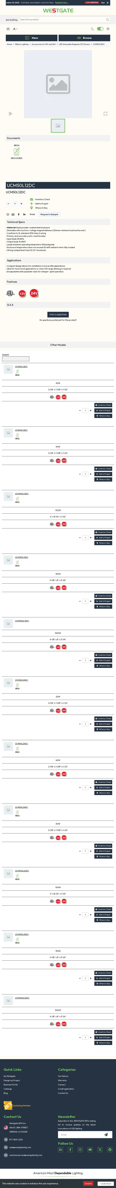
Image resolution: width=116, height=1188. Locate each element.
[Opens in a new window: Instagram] (80, 1149)
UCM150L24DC (22, 934)
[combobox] (62, 19)
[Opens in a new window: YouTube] (90, 1149)
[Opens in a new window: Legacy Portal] (8, 29)
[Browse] (79, 38)
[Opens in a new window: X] (99, 1149)
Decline (88, 1183)
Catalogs (8, 1089)
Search (5, 354)
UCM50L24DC (21, 807)
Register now (59, 3)
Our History (63, 1076)
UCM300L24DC (22, 998)
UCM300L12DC (22, 621)
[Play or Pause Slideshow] (10, 113)
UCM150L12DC (21, 557)
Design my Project (12, 1080)
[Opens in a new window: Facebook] (70, 1149)
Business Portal (11, 1084)
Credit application (66, 1089)
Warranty (62, 1080)
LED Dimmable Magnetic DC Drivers (75, 44)
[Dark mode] (92, 28)
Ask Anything (11, 20)
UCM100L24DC (22, 871)
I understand (105, 1183)
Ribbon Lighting (23, 44)
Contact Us (63, 1093)
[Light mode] (108, 28)
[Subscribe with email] (106, 1134)
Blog (6, 1093)
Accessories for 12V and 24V (45, 44)
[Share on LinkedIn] (25, 214)
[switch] (100, 28)
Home (10, 44)
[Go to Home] (58, 10)
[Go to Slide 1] (58, 126)
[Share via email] (13, 214)
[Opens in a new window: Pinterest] (109, 1149)
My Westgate (9, 1076)
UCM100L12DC (22, 493)
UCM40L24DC (21, 743)
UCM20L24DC (21, 680)
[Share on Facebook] (19, 214)
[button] (58, 84)
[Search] (107, 19)
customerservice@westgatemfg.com (24, 1155)
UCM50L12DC (99, 44)
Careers (61, 1084)
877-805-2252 (16, 1139)
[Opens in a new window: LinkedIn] (60, 1149)
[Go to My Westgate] (14, 29)
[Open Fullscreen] (105, 113)
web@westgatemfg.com (20, 1147)
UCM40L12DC (21, 430)
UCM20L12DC (21, 366)
